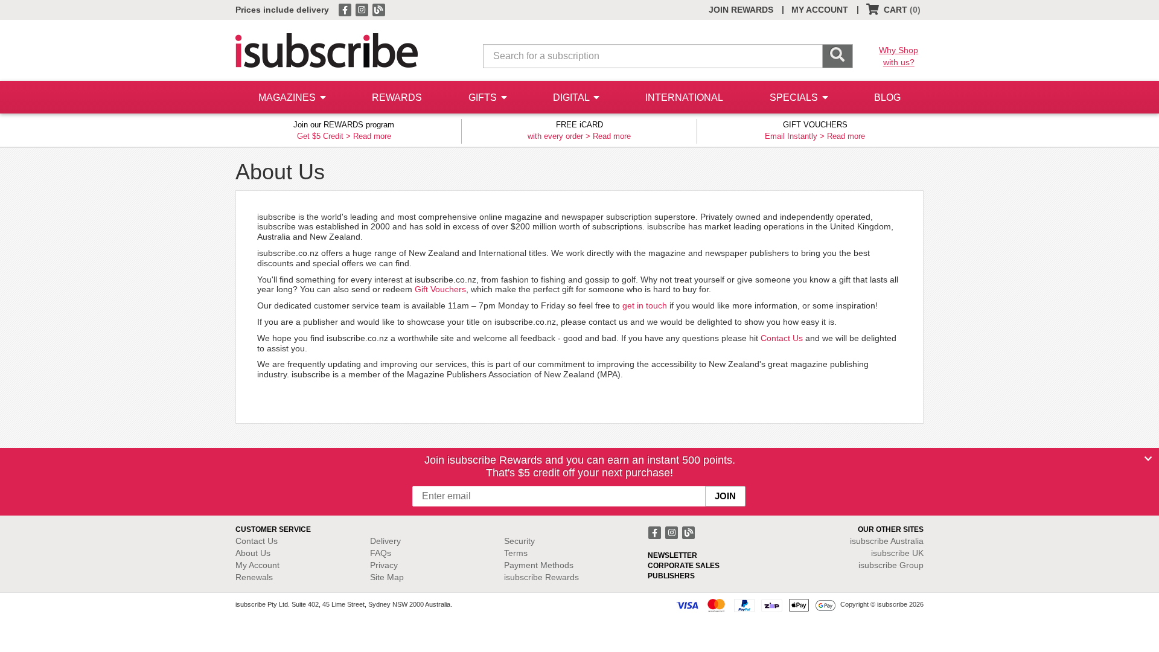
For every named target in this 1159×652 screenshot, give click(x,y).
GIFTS (483, 97)
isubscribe (887, 541)
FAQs (380, 553)
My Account (257, 565)
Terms (516, 553)
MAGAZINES (288, 97)
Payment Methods (538, 565)
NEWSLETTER (672, 555)
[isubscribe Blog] (378, 9)
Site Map (387, 577)
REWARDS (397, 97)
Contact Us (782, 338)
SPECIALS (795, 97)
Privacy (384, 565)
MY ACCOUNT (819, 9)
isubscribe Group (891, 565)
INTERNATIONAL (684, 97)
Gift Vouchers (440, 289)
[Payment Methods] (755, 605)
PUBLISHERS (671, 576)
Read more (372, 136)
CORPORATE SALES (684, 565)
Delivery (385, 541)
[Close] (1148, 459)
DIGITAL (572, 97)
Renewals (254, 577)
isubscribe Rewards (541, 577)
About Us (252, 553)
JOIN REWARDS (741, 9)
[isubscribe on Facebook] (345, 9)
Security (519, 541)
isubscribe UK (897, 553)
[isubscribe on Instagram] (362, 9)
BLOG (887, 97)
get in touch (644, 305)
